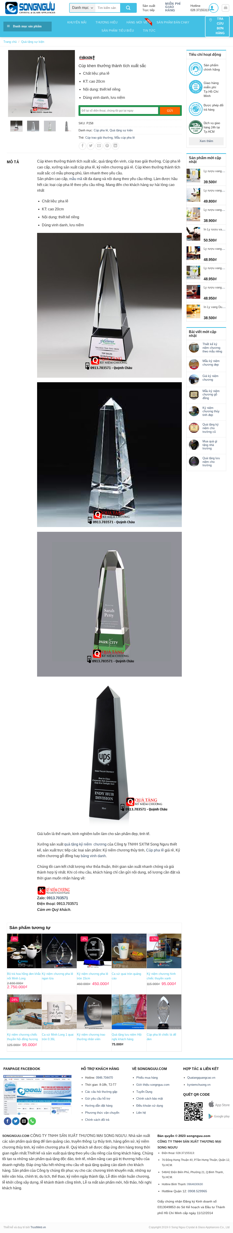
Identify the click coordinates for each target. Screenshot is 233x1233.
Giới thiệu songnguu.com (153, 1084)
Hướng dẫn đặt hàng (98, 1105)
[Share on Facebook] (82, 146)
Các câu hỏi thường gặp (101, 1091)
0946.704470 (104, 1077)
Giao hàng (170, 8)
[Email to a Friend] (99, 146)
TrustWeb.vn (38, 1227)
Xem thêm (206, 141)
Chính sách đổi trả (97, 1119)
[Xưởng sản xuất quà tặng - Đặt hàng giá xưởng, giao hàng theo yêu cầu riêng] (32, 8)
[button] (213, 8)
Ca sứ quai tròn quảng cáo (126, 976)
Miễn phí (172, 3)
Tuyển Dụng (144, 1091)
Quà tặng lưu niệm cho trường (211, 461)
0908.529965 (197, 1191)
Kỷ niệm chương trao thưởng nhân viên (91, 1037)
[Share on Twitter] (90, 146)
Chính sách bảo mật (149, 1098)
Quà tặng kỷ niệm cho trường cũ (211, 428)
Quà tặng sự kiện (32, 41)
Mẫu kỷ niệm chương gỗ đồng (211, 394)
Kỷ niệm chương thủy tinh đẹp (211, 411)
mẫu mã (75, 179)
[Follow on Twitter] (16, 1121)
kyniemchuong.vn (198, 1084)
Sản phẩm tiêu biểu (117, 30)
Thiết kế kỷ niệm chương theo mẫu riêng (212, 347)
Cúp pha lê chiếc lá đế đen (161, 1037)
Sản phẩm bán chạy (173, 22)
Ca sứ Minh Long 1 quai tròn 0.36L (57, 1037)
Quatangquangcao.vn (201, 1077)
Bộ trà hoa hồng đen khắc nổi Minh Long (24, 976)
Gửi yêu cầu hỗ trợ (97, 1098)
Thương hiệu (106, 22)
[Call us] (32, 1121)
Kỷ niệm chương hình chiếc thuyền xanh (161, 976)
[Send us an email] (24, 1121)
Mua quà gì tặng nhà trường (210, 445)
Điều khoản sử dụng (149, 1105)
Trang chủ (10, 41)
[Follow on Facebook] (7, 1121)
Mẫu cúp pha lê (124, 137)
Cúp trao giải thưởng (99, 137)
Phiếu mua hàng (147, 1077)
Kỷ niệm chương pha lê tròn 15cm (92, 976)
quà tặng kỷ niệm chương (85, 844)
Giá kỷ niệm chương (210, 377)
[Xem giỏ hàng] (225, 8)
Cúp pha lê (101, 130)
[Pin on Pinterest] (107, 146)
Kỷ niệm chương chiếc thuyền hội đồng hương (22, 1037)
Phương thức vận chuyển (102, 1112)
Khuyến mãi (77, 22)
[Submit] (128, 7)
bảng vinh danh (93, 856)
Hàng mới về (137, 22)
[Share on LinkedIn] (115, 146)
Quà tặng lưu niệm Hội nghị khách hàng (127, 1037)
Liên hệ (141, 1112)
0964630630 (195, 1184)
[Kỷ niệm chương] (87, 57)
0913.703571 (57, 898)
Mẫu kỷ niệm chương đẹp (211, 362)
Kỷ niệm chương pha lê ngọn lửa (57, 976)
